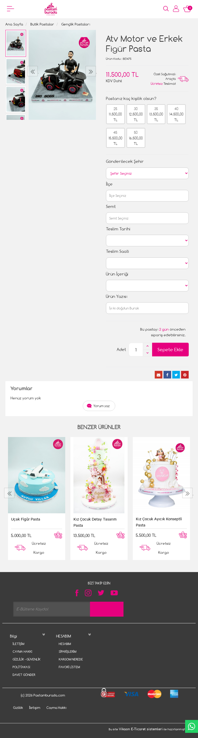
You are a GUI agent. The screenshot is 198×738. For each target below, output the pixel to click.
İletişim (18, 644)
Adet (121, 349)
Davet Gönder (24, 675)
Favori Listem (69, 667)
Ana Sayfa (14, 24)
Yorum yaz (101, 406)
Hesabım (65, 644)
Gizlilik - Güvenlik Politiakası (26, 663)
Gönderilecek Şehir (125, 161)
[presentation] (33, 71)
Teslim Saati (117, 251)
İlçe (109, 184)
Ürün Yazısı (116, 296)
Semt (111, 206)
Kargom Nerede (71, 659)
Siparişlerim (67, 651)
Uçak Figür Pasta (25, 519)
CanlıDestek (191, 726)
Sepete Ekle (170, 349)
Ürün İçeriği (117, 274)
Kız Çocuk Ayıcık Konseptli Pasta (159, 521)
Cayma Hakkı (22, 651)
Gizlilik (18, 708)
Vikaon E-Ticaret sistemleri (141, 729)
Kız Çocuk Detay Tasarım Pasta (95, 522)
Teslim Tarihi (118, 229)
